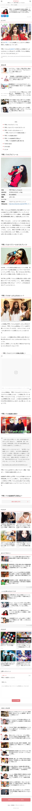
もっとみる (29, 587)
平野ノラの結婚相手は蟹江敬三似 (15, 140)
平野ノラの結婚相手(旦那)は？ (12, 138)
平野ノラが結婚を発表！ (11, 135)
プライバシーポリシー (19, 805)
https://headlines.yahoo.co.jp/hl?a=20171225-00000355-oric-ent (15, 464)
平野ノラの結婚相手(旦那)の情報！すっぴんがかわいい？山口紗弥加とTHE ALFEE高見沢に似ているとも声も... (20, 11)
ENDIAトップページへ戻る (16, 799)
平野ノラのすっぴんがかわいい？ (13, 130)
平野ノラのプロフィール (11, 124)
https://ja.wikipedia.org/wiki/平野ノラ (19, 204)
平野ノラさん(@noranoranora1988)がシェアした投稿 (15, 388)
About (9, 805)
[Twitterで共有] (2, 16)
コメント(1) (29, 16)
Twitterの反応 (8, 143)
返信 (29, 675)
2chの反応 (7, 146)
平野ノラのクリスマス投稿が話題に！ (16, 132)
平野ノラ (7, 42)
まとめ (6, 149)
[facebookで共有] (5, 16)
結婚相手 (12, 49)
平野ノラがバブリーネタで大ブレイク (14, 127)
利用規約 (13, 805)
